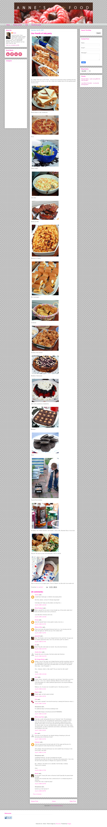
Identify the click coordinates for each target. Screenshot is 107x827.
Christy (37, 620)
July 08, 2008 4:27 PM (40, 770)
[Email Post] (47, 587)
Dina (36, 733)
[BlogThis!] (51, 587)
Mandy (36, 773)
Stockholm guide (36, 24)
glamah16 (37, 636)
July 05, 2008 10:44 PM (40, 656)
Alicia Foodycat (39, 608)
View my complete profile (12, 45)
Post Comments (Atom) (57, 805)
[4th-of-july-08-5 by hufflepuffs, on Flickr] (45, 351)
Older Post (73, 801)
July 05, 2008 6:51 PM (40, 624)
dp (35, 644)
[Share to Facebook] (54, 587)
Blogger (69, 823)
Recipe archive (17, 24)
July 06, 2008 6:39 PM (40, 696)
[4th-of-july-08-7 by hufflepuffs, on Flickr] (45, 321)
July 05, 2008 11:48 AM (40, 605)
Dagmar (37, 692)
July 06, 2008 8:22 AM (40, 689)
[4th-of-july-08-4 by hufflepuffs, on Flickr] (45, 135)
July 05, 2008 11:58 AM (40, 616)
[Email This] (50, 587)
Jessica (37, 594)
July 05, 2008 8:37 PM (40, 641)
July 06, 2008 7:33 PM (40, 703)
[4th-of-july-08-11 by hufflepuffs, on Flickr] (45, 582)
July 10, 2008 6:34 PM (40, 783)
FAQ (26, 24)
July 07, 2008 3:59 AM (40, 730)
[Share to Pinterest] (56, 587)
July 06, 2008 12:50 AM (40, 674)
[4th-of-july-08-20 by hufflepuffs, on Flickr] (45, 453)
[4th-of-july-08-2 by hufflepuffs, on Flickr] (45, 256)
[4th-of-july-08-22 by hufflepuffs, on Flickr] (45, 529)
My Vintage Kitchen (40, 659)
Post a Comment (37, 794)
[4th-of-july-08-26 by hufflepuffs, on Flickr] (45, 427)
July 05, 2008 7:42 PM (40, 632)
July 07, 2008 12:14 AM (40, 713)
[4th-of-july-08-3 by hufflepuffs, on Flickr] (45, 295)
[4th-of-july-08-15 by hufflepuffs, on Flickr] (45, 552)
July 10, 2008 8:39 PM (40, 791)
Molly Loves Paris (39, 717)
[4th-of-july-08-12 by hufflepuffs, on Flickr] (45, 76)
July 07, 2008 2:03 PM (40, 739)
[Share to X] (53, 587)
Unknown (37, 742)
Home (8, 24)
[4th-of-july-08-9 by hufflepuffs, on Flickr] (45, 167)
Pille (36, 699)
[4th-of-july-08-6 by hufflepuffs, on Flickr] (45, 111)
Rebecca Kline (38, 627)
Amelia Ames (38, 652)
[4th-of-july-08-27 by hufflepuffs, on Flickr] (45, 402)
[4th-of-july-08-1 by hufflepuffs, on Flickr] (45, 220)
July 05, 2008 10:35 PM (40, 649)
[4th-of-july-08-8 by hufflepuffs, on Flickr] (45, 196)
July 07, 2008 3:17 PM (40, 752)
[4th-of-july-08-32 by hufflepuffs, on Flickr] (45, 498)
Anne (36, 677)
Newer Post (34, 801)
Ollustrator (58, 823)
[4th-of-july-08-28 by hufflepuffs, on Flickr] (45, 374)
